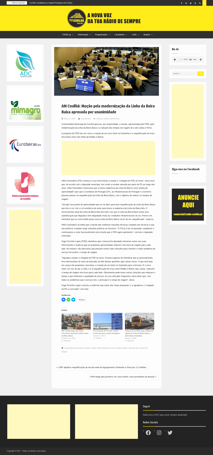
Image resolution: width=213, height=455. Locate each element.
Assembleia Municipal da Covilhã (77, 348)
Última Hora (114, 119)
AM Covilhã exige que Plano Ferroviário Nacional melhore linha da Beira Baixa (75, 333)
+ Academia (119, 34)
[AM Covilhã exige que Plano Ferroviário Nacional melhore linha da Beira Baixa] (76, 321)
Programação (101, 34)
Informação (83, 34)
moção (93, 348)
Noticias (99, 119)
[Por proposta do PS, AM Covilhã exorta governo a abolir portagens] (107, 321)
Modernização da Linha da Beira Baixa (112, 348)
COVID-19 (66, 34)
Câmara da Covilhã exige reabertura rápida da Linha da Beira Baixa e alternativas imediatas (139, 333)
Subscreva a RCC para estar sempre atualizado (165, 415)
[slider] (180, 59)
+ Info (133, 34)
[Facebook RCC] (182, 3)
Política (106, 119)
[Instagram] (186, 3)
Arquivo (146, 34)
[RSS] (195, 3)
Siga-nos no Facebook (186, 169)
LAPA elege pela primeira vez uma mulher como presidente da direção (122, 377)
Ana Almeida (85, 119)
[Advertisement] (108, 158)
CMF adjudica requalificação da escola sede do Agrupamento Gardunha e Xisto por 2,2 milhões (102, 367)
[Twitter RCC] (191, 3)
